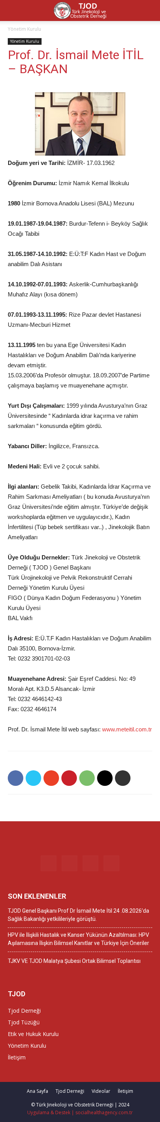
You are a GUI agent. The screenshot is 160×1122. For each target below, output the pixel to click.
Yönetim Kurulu (24, 29)
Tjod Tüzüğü (24, 1022)
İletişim (17, 1057)
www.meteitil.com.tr (127, 729)
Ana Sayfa (37, 1091)
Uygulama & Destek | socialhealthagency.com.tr (80, 1112)
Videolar (101, 1091)
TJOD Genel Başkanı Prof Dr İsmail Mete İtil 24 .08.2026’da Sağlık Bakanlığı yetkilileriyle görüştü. (78, 915)
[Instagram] (69, 863)
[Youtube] (111, 863)
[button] (149, 10)
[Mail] (90, 863)
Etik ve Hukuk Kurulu (33, 1034)
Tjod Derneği (24, 1010)
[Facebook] (48, 863)
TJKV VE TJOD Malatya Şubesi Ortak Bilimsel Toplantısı (74, 961)
